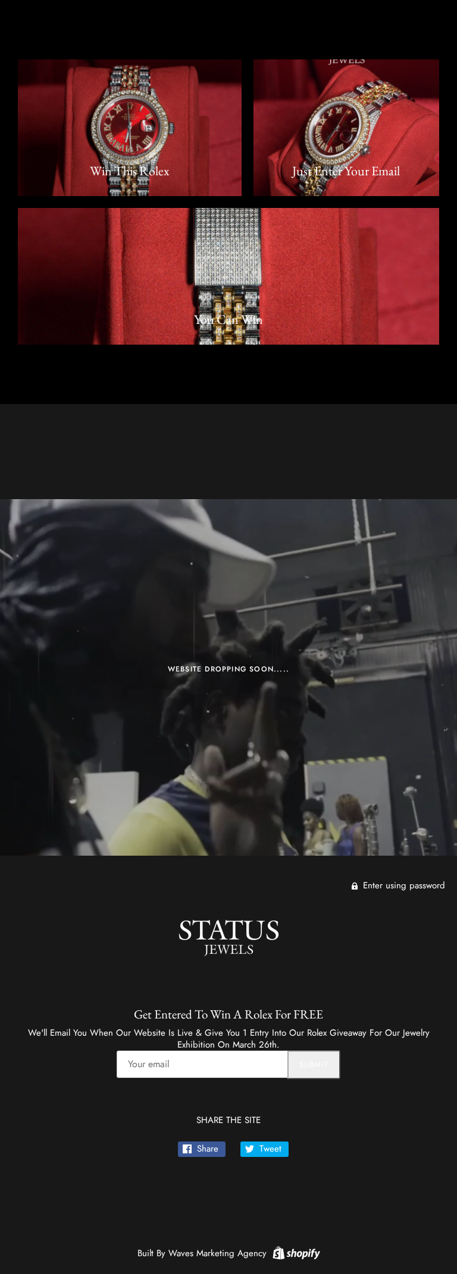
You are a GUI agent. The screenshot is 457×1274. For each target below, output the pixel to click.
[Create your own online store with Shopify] (295, 1252)
